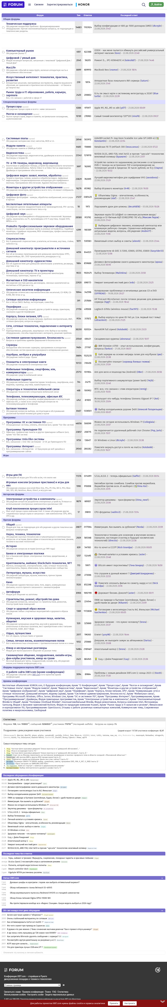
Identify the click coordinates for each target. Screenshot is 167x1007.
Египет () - (111, 634)
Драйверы (31, 699)
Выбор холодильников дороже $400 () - (129, 411)
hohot (93, 735)
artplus (41, 735)
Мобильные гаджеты (19, 379)
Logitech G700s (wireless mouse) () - (125, 309)
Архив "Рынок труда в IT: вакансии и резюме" (124, 704)
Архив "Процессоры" (110, 685)
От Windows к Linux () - (119, 440)
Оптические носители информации (28, 289)
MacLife (11, 67)
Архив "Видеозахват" (87, 688)
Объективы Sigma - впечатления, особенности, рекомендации (36, 823)
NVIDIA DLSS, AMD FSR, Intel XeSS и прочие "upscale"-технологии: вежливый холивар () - (129, 155)
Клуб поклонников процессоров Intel (29, 508)
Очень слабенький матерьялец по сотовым (27, 918)
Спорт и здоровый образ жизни (25, 608)
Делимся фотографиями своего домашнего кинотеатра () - (129, 263)
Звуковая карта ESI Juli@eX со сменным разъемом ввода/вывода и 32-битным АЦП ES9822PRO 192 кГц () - (127, 217)
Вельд (65, 737)
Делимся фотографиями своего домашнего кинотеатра (33, 787)
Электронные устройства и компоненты (30, 498)
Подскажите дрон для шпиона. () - (126, 206)
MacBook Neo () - (115, 69)
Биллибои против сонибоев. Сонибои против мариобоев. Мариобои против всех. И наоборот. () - (124, 486)
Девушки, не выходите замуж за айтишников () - (123, 642)
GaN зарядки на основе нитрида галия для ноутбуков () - (129, 356)
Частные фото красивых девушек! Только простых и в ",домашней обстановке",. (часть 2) (48, 753)
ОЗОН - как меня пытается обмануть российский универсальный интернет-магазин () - (129, 52)
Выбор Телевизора (16, 816)
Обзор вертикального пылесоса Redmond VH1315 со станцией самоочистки (44, 893)
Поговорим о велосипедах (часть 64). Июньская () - (126, 611)
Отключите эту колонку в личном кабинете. (23, 952)
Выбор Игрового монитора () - (121, 188)
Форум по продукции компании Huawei (78, 704)
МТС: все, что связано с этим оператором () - (121, 390)
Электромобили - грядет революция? (25, 783)
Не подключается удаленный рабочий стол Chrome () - (129, 432)
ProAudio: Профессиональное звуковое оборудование (39, 226)
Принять (114, 1003)
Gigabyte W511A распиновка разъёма (25, 872)
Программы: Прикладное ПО (24, 429)
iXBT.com (36, 675)
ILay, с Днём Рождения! (19, 837)
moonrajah (140, 735)
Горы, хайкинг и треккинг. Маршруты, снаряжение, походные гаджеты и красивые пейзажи (50, 858)
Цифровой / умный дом (21, 57)
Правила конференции (33, 991)
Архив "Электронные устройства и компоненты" (103, 699)
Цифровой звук (16, 213)
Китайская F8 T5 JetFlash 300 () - (126, 146)
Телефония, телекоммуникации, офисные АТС (34, 396)
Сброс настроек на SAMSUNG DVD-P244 (31, 764)
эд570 (84, 737)
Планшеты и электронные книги (26, 361)
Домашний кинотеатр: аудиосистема (29, 261)
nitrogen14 (159, 735)
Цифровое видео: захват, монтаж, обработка (33, 175)
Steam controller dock (18, 869)
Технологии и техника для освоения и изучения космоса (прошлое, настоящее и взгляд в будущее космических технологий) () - (124, 538)
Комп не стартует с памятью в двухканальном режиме (41, 766)
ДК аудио (10, 761)
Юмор (9, 759)
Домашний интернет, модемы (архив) (46, 693)
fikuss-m (78, 735)
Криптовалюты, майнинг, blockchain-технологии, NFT (39, 563)
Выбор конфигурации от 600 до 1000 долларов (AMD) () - (128, 27)
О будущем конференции (56, 685)
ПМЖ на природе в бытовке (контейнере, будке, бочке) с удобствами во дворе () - (125, 601)
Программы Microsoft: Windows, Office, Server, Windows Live (34, 696)
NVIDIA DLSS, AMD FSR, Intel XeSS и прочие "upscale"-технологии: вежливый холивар (47, 848)
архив (25, 107)
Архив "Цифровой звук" (51, 691)
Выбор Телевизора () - (120, 273)
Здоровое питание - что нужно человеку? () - (121, 623)
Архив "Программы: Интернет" (114, 696)
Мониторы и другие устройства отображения (34, 187)
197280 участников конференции (145, 730)
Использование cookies (15, 994)
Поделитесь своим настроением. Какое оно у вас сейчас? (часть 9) (40, 759)
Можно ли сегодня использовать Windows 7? (28, 805)
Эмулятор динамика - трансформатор (25, 808)
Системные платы (17, 138)
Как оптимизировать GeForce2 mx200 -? (25, 922)
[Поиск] (144, 5)
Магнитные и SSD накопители (24, 280)
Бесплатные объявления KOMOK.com (22, 685)
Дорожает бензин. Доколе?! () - (126, 593)
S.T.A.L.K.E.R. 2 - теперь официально (24, 812)
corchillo (58, 735)
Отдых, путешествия (18, 633)
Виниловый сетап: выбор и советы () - (126, 241)
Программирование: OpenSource (43, 707)
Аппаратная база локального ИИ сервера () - (122, 82)
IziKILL (99, 735)
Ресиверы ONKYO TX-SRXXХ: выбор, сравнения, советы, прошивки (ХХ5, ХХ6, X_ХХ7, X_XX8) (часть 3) (56, 761)
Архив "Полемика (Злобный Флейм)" (41, 702)
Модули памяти (15, 145)
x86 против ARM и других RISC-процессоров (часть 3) (38, 757)
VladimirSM (49, 737)
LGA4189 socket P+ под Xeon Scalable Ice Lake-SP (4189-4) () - (125, 139)
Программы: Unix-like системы (25, 439)
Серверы (11, 344)
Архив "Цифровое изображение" (20, 691)
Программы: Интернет (20, 446)
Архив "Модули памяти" (37, 688)
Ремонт (9, 755)
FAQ (54, 991)
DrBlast (66, 735)
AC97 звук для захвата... (18, 944)
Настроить (129, 1003)
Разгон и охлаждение (19, 113)
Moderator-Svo (129, 735)
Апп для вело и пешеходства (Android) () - (128, 372)
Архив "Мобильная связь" (140, 693)
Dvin (72, 735)
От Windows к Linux (16, 830)
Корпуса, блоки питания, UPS (24, 316)
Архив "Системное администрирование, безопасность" (96, 693)
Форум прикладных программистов (57, 699)
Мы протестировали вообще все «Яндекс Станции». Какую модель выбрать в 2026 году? (50, 903)
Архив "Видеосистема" (63, 688)
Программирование (141, 696)
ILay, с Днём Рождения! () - (123, 659)
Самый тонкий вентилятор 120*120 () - (126, 116)
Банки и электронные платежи (25, 553)
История (11, 546)
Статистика (63, 991)
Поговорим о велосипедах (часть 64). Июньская (30, 790)
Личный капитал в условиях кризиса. (25, 819)
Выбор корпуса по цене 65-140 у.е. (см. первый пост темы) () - (127, 319)
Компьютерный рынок (20, 50)
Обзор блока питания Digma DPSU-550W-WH (30, 898)
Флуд (8, 749)
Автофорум (13, 591)
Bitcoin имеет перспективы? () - (130, 565)
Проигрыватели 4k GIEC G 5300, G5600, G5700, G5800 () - (129, 252)
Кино (9, 582)
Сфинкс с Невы (74, 737)
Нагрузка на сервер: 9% (106, 724)
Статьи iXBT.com (11, 878)
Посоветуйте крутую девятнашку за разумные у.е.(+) (31, 940)
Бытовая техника (16, 408)
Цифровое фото (16, 194)
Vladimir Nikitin (37, 737)
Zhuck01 (58, 737)
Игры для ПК (14, 474)
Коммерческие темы (132, 707)
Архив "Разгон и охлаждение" (138, 685)
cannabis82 (49, 735)
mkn (119, 735)
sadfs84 (88, 724)
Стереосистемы (15, 238)
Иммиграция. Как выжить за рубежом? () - (128, 527)
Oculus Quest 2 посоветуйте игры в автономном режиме (34, 862)
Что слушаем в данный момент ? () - (125, 575)
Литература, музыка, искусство (25, 572)
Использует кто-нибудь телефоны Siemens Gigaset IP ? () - (127, 400)
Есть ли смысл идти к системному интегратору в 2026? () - (126, 95)
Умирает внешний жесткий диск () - (123, 282)
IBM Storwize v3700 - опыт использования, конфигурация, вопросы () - (127, 347)
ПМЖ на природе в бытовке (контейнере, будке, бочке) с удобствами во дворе (44, 798)
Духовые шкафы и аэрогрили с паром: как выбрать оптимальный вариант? (45, 882)
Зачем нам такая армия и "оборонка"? (25, 915)
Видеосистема (15, 152)
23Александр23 (9, 735)
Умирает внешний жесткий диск (22, 844)
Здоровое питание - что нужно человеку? (27, 834)
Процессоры (14, 106)
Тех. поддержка (12, 766)
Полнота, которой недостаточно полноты (27, 865)
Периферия (13, 306)
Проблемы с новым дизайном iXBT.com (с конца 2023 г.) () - (128, 674)
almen (34, 735)
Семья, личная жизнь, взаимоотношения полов (35, 640)
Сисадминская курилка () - (121, 339)
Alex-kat (20, 735)
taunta (13, 737)
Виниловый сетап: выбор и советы (24, 826)
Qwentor (6, 737)
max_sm (113, 735)
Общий (10, 524)
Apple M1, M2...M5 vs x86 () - (119, 107)
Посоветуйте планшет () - (123, 363)
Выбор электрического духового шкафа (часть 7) (40, 768)
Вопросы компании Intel (130, 702)
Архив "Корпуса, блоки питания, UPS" (107, 691)
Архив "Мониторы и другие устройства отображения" (128, 688)
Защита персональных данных (59, 994)
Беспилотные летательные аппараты (29, 204)
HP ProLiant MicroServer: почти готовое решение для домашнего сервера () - (129, 300)
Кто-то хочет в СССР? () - (123, 547)
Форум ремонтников (105, 702)
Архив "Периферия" (75, 691)
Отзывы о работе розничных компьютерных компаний (91, 707)
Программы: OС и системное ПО (26, 422)
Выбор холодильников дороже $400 (24, 794)
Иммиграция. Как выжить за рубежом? (25, 801)
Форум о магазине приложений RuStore (34, 704)
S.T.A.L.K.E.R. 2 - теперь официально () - (126, 476)
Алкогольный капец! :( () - (119, 649)
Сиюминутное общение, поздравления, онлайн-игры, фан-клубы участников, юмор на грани (39, 657)
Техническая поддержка (21, 23)
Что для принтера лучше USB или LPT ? (25, 947)
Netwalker (149, 735)
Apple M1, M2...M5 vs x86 (18, 780)
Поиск (48, 991)
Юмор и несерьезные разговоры (26, 648)
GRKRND (86, 735)
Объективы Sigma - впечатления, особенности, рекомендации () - (121, 197)
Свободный (40, 710)
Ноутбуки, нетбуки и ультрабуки (26, 354)
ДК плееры (10, 764)
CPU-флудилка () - (116, 512)
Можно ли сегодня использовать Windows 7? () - (125, 423)
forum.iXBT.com (66, 999)
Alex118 (27, 735)
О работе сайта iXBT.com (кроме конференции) (35, 672)
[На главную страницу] (13, 4)
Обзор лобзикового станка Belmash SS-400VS (31, 887)
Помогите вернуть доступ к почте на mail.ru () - (124, 448)
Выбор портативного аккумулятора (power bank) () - (124, 382)
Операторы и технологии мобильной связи (33, 389)
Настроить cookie (35, 994)
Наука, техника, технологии (23, 534)
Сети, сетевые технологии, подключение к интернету (39, 326)
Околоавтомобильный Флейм (77, 702)
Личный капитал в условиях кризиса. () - (120, 556)
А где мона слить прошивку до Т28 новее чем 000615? (31, 933)
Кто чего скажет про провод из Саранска (26, 926)
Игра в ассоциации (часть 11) (23, 751)
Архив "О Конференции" (85, 685)
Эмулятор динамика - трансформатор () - (122, 501)
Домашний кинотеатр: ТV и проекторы (30, 270)
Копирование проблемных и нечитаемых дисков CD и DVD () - (125, 292)
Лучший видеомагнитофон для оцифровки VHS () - (127, 179)
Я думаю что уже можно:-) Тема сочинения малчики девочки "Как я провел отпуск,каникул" (49, 929)
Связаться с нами (12, 991)
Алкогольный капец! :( (18, 841)
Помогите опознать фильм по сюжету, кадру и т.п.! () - (126, 584)
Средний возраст (124, 730)
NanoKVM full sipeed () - (120, 329)
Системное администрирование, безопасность (35, 337)
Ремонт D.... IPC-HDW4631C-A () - (124, 60)
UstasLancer (25, 737)
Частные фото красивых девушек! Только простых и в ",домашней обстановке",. (45, 749)
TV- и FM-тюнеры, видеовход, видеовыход (32, 163)
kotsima (106, 735)
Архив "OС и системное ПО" (81, 696)
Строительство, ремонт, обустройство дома (32, 599)
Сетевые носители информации (26, 299)
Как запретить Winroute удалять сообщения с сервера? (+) (34, 936)
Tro (18, 737)
